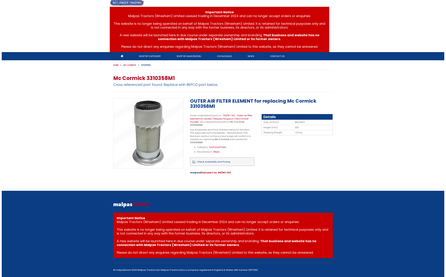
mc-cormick (129, 65)
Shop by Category (150, 56)
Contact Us (277, 56)
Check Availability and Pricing (213, 161)
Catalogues (224, 56)
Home (115, 65)
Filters (216, 151)
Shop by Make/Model (189, 56)
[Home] (122, 56)
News (251, 56)
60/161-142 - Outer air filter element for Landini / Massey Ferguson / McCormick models (221, 118)
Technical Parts (217, 147)
